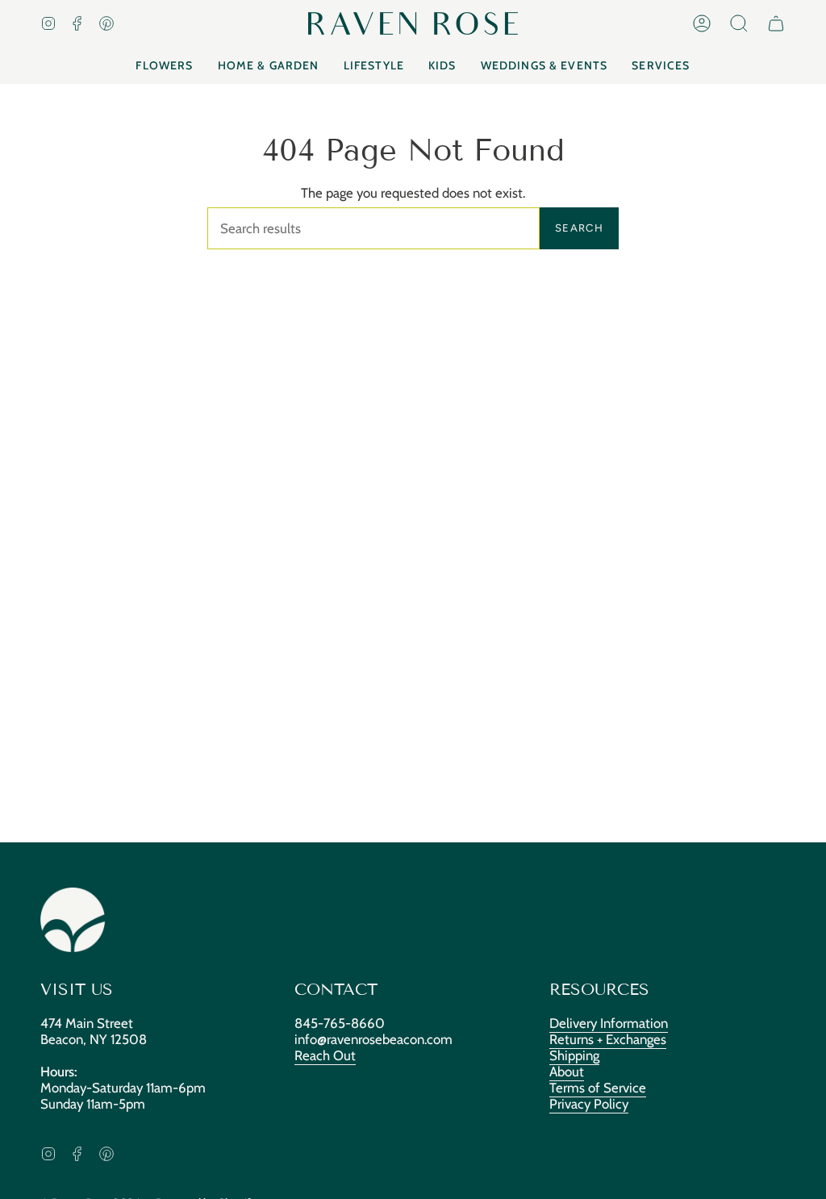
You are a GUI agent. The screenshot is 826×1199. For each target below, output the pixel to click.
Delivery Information (608, 1023)
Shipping (574, 1055)
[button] (738, 23)
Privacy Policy (588, 1104)
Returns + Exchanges (607, 1039)
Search (579, 228)
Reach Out (325, 1055)
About (566, 1071)
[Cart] (776, 23)
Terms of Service (597, 1088)
